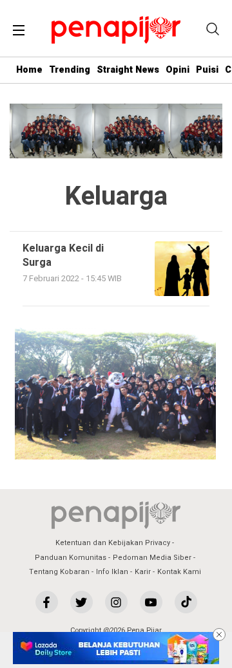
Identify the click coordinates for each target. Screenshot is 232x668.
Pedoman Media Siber (152, 557)
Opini (177, 70)
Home (29, 70)
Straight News (128, 70)
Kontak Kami (179, 572)
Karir (143, 572)
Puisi (207, 70)
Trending (69, 70)
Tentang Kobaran (59, 572)
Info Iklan (112, 572)
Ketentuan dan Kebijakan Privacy (112, 543)
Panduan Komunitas (70, 557)
